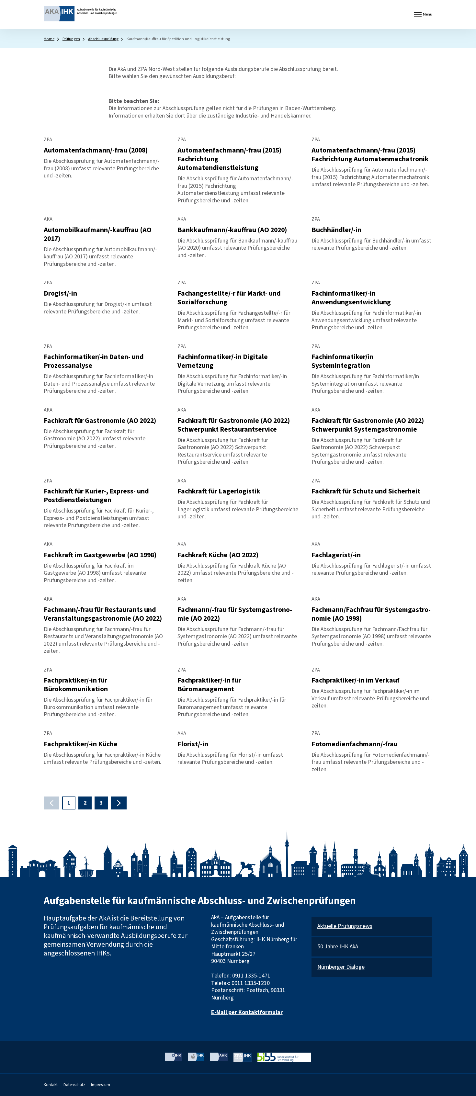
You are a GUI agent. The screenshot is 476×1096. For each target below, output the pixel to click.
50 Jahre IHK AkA (337, 947)
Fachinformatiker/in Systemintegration (342, 361)
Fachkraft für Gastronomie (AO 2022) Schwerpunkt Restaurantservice (233, 425)
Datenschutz (74, 1085)
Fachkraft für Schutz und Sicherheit (366, 491)
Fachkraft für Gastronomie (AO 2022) (100, 421)
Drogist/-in (60, 293)
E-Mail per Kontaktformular (247, 1012)
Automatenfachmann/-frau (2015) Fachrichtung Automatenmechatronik (370, 154)
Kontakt (51, 1085)
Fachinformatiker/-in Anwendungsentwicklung (351, 297)
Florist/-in (192, 744)
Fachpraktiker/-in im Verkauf (356, 680)
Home (49, 39)
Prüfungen (71, 39)
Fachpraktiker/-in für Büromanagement (209, 684)
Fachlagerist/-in (336, 555)
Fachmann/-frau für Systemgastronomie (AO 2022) (234, 614)
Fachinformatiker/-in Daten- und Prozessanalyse (94, 361)
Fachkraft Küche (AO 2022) (217, 555)
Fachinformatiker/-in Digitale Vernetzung (222, 361)
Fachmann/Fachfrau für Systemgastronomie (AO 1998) (371, 614)
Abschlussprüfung (103, 39)
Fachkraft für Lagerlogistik (218, 491)
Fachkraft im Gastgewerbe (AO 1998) (100, 555)
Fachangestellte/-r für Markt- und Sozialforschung (229, 297)
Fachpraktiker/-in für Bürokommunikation (76, 684)
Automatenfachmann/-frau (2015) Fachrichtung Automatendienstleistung (229, 159)
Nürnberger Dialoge (341, 967)
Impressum (100, 1085)
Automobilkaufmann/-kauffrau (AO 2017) (98, 234)
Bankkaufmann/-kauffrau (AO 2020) (232, 230)
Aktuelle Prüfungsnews (344, 926)
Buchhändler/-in (336, 230)
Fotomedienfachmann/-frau (355, 744)
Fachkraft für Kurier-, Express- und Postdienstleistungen (96, 495)
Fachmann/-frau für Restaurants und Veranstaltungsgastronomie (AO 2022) (103, 614)
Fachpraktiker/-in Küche (81, 744)
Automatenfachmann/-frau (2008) (96, 150)
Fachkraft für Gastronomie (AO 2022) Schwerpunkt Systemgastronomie (368, 425)
